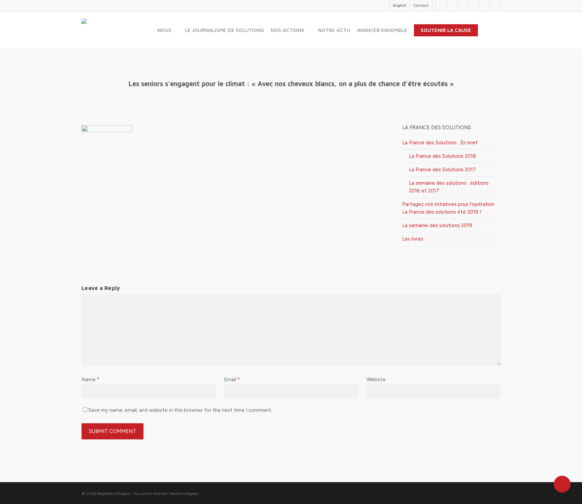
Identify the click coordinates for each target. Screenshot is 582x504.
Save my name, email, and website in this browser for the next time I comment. (180, 410)
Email (232, 379)
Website (376, 379)
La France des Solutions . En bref (440, 143)
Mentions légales (183, 493)
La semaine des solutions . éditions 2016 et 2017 (449, 187)
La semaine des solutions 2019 (437, 225)
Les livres (412, 239)
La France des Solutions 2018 (442, 156)
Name (90, 379)
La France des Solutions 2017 (442, 170)
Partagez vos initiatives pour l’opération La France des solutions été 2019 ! (448, 208)
